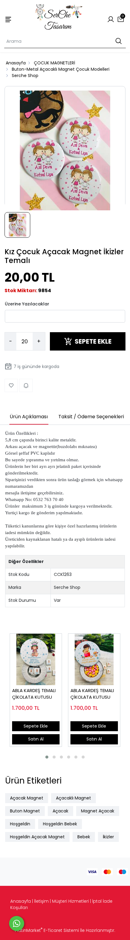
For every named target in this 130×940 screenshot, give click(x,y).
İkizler (108, 837)
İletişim (41, 901)
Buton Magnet (25, 811)
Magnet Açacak (97, 811)
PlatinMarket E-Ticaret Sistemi (47, 930)
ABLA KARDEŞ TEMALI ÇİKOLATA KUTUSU (34, 693)
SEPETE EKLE (93, 341)
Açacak (60, 811)
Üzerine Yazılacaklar (27, 304)
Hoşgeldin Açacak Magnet (37, 837)
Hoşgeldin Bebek (60, 824)
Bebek (83, 837)
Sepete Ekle (36, 726)
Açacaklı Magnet (73, 798)
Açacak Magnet (26, 798)
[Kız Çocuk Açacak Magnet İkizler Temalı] (65, 151)
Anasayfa (20, 901)
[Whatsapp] (16, 923)
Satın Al (36, 739)
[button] (46, 757)
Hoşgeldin (20, 824)
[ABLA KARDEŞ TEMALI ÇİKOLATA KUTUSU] (36, 659)
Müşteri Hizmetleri (70, 901)
